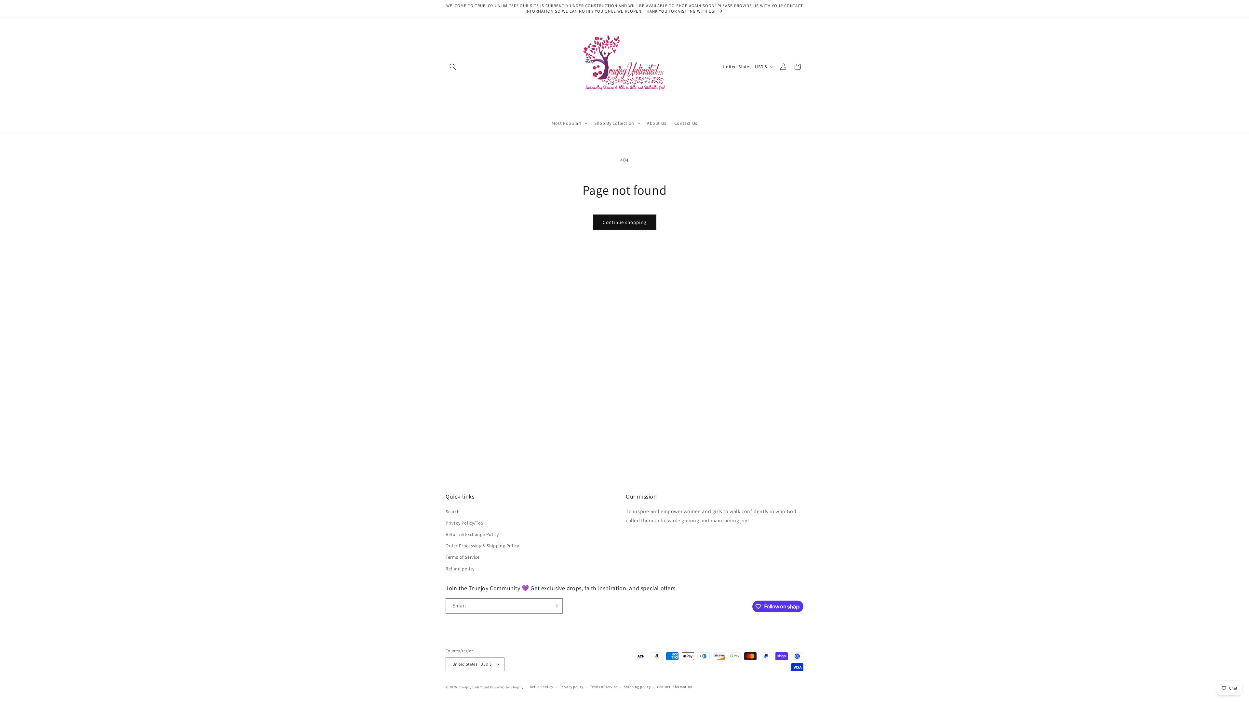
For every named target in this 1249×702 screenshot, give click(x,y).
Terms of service (603, 686)
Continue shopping (625, 222)
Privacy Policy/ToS (464, 523)
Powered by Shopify (507, 687)
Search (453, 511)
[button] (453, 66)
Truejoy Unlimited (474, 687)
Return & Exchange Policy (472, 534)
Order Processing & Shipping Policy (482, 546)
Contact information (674, 686)
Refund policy (460, 569)
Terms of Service (463, 557)
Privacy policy (571, 686)
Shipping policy (637, 686)
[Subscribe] (555, 606)
